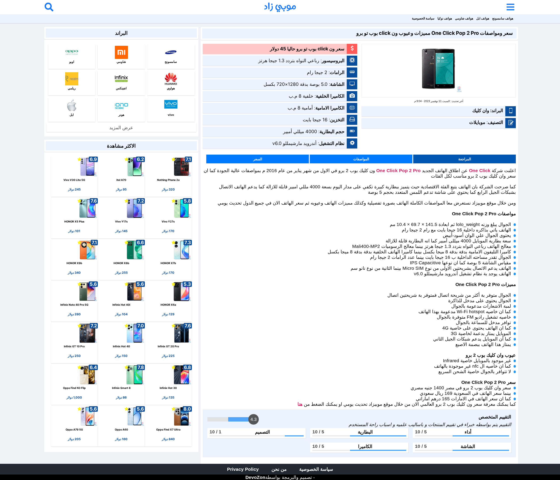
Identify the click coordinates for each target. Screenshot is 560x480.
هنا (300, 404)
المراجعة (464, 159)
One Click (479, 170)
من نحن (279, 469)
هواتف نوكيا (445, 18)
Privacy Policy (243, 469)
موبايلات (477, 122)
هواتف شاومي (464, 18)
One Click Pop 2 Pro (398, 170)
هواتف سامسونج (502, 18)
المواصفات (361, 159)
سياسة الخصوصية (423, 18)
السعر (257, 159)
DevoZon (255, 477)
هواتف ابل (482, 18)
